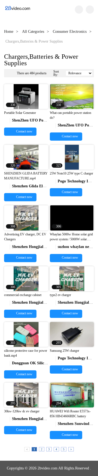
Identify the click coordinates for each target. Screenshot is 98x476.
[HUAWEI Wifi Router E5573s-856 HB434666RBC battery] (72, 395)
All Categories (33, 31)
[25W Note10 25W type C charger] (72, 157)
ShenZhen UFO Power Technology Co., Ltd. (45, 120)
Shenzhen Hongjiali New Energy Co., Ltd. (43, 247)
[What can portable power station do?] (72, 96)
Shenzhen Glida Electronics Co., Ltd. (39, 186)
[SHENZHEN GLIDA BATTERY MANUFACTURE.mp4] (26, 157)
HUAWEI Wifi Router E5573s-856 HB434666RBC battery (70, 413)
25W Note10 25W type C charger (71, 173)
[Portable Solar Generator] (26, 96)
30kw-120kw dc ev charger (21, 411)
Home (8, 31)
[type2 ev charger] (72, 278)
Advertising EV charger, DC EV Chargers (25, 236)
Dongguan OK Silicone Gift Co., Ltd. (40, 363)
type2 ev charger (60, 295)
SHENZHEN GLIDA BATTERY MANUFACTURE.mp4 (26, 176)
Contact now (23, 131)
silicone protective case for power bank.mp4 (25, 353)
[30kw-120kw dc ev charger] (26, 395)
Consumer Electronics (70, 31)
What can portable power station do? (70, 115)
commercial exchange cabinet (22, 295)
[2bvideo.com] (17, 9)
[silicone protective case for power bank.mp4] (26, 334)
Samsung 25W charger (64, 351)
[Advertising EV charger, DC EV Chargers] (26, 217)
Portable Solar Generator (20, 113)
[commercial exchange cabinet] (26, 278)
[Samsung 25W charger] (72, 334)
